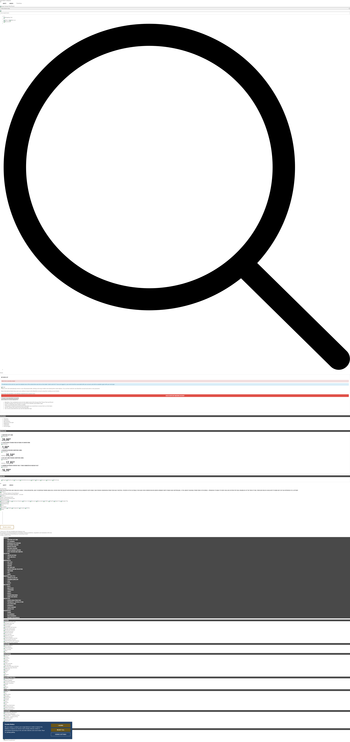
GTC (5, 515)
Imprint (5, 519)
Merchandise (7, 421)
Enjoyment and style (9, 422)
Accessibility (7, 523)
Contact (5, 521)
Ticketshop (19, 3)
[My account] (7, 21)
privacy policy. (11, 732)
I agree (60, 725)
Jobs (5, 514)
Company (6, 513)
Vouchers (6, 418)
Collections (6, 425)
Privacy (5, 517)
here (34, 393)
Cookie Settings (7, 512)
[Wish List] (9, 20)
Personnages (7, 426)
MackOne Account (8, 522)
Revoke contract (7, 527)
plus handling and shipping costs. (17, 531)
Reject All (60, 730)
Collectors (6, 420)
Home (1, 372)
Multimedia (6, 423)
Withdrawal (6, 518)
